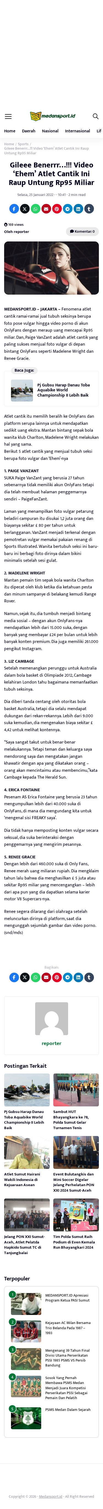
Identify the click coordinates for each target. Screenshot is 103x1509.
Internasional (77, 131)
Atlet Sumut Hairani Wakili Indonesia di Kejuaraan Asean (22, 1179)
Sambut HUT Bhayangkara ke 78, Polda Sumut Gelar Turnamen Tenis (71, 1119)
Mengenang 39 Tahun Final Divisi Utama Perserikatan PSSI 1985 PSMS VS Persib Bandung (67, 1358)
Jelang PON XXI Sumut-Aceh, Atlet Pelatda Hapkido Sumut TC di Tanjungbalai (24, 1244)
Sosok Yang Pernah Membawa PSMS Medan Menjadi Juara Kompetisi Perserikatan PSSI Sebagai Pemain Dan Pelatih (66, 1388)
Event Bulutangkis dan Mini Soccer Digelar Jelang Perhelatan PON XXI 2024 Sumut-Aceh (73, 1182)
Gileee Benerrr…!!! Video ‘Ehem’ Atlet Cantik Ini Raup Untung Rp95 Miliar (51, 174)
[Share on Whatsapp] (35, 208)
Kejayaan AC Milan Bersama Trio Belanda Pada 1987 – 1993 (68, 1328)
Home (9, 131)
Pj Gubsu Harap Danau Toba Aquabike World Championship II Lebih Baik (63, 390)
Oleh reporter (16, 231)
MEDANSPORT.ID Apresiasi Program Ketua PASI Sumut (67, 1297)
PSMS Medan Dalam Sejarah (68, 1409)
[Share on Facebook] (14, 208)
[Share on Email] (46, 208)
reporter (51, 1043)
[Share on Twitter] (25, 208)
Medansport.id (50, 1496)
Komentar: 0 (84, 231)
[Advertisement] (51, 54)
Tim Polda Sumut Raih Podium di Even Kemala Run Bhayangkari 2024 (74, 1242)
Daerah (28, 131)
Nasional (50, 131)
